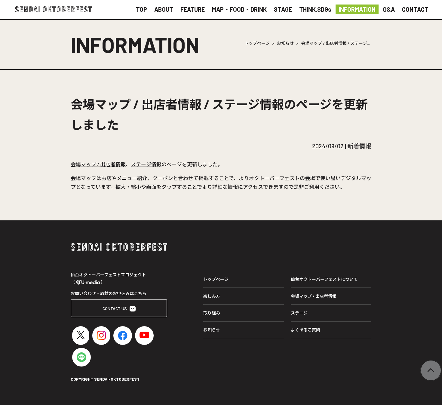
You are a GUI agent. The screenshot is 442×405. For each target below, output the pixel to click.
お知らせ (285, 43)
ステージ (299, 312)
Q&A (389, 9)
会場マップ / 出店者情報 (98, 164)
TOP (141, 9)
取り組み (211, 312)
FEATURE (192, 9)
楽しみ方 (211, 296)
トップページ (257, 43)
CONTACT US (116, 308)
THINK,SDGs (315, 9)
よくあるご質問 (305, 329)
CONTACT (415, 9)
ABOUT (163, 9)
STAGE (283, 9)
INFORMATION (357, 9)
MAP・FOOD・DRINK (239, 9)
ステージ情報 (146, 164)
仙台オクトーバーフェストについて (324, 279)
